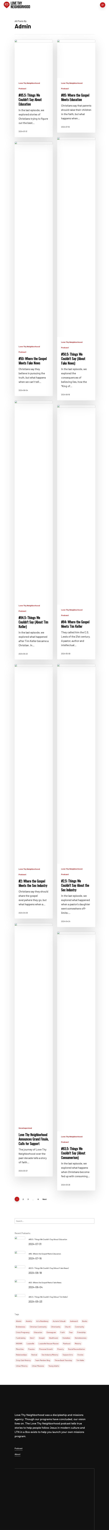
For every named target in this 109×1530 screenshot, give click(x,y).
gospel (42, 1338)
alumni (18, 1321)
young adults (54, 1366)
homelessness (80, 1338)
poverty (60, 1349)
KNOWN (19, 1343)
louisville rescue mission (48, 1343)
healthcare (53, 1338)
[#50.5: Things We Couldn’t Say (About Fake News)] (76, 268)
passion (31, 1349)
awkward (74, 1321)
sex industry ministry (50, 1355)
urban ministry (21, 1366)
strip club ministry (23, 1360)
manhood (66, 1343)
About (17, 1454)
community (79, 1327)
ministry (78, 1343)
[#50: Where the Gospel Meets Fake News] (34, 269)
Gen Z (32, 1338)
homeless (66, 1338)
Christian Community (38, 1327)
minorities (20, 1349)
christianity (55, 1327)
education (38, 1332)
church (67, 1327)
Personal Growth (46, 1349)
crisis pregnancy (22, 1332)
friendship (81, 1332)
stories (80, 1355)
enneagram (51, 1332)
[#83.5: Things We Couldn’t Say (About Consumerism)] (76, 1061)
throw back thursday (63, 1360)
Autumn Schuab (59, 1321)
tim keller (80, 1360)
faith (62, 1332)
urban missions (38, 1366)
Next (45, 1199)
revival (34, 1355)
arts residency (42, 1321)
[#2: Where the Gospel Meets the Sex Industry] (34, 791)
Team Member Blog (42, 1360)
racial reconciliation (76, 1349)
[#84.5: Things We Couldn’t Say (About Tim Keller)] (34, 530)
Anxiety (29, 1321)
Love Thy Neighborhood (29, 83)
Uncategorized (25, 1128)
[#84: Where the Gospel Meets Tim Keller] (76, 532)
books (84, 1321)
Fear (71, 1332)
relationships (21, 1355)
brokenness (20, 1327)
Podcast (22, 88)
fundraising (20, 1338)
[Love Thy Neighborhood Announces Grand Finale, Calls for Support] (34, 1050)
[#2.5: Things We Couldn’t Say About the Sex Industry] (76, 795)
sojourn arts (68, 1355)
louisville (30, 1343)
